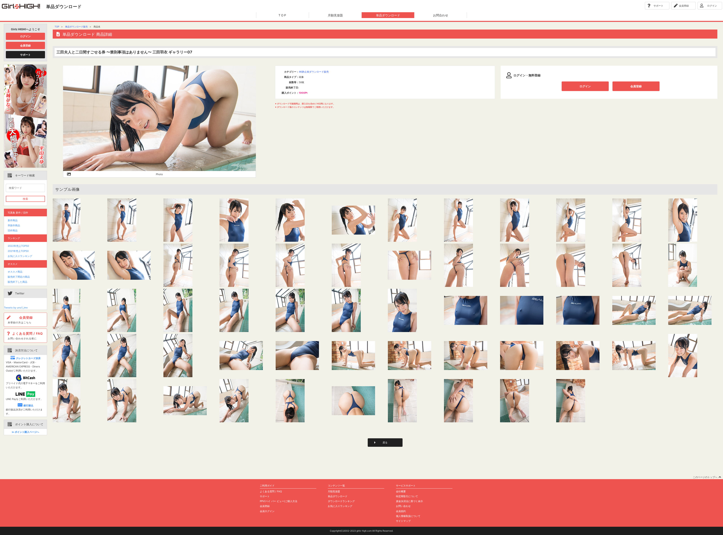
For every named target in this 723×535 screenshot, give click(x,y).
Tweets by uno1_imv (16, 307)
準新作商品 (14, 225)
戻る (385, 442)
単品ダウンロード (337, 496)
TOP (57, 26)
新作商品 (13, 220)
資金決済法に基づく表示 (409, 501)
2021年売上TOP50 (18, 250)
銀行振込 (28, 405)
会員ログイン (267, 511)
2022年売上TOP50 (18, 245)
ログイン (25, 36)
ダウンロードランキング (341, 501)
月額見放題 (334, 491)
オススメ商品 (15, 271)
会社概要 (401, 491)
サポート (25, 54)
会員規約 (401, 511)
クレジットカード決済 (28, 358)
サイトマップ (403, 520)
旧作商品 (13, 230)
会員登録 (25, 45)
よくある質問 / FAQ (271, 491)
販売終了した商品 (17, 281)
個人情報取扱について (408, 516)
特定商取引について (407, 496)
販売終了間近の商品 (19, 276)
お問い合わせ (403, 506)
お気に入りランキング (20, 256)
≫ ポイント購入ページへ (25, 431)
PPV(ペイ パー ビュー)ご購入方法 (278, 501)
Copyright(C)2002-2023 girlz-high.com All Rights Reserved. (361, 530)
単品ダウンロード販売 (76, 26)
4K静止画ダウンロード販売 (314, 71)
